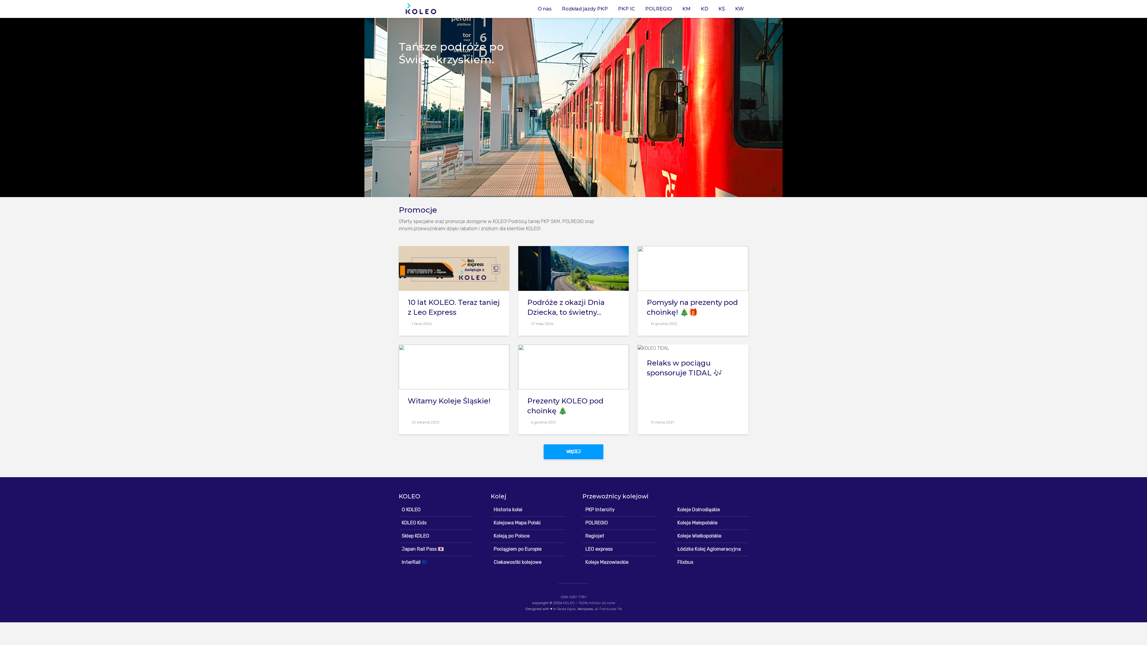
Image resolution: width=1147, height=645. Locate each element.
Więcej (573, 451)
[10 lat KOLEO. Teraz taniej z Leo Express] (454, 268)
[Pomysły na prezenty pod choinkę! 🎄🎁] (693, 268)
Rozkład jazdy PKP (585, 9)
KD (704, 9)
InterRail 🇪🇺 (415, 562)
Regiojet (594, 536)
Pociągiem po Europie (518, 549)
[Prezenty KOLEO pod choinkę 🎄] (573, 366)
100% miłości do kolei (597, 603)
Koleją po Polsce (512, 536)
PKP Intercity (600, 509)
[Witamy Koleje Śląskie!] (454, 366)
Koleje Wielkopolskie (699, 536)
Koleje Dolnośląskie (698, 509)
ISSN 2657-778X (573, 597)
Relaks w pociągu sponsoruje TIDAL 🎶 (684, 368)
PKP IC (626, 9)
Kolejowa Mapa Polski (517, 523)
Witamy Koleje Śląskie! (449, 401)
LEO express (599, 549)
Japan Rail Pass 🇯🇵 (423, 549)
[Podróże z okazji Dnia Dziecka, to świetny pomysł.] (573, 268)
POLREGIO (658, 9)
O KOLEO (411, 509)
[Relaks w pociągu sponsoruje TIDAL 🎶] (653, 348)
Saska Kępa (566, 609)
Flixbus (685, 562)
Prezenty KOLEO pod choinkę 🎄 (565, 406)
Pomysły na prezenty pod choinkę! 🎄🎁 (692, 307)
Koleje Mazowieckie (606, 562)
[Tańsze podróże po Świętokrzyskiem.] (573, 107)
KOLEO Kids (414, 523)
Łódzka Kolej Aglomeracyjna (709, 549)
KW (739, 9)
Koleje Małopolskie (697, 523)
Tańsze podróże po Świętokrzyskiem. (451, 53)
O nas (545, 9)
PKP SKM (550, 221)
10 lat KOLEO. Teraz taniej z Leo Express (454, 307)
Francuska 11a (610, 609)
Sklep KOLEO (415, 536)
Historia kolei (508, 509)
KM (686, 9)
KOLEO (569, 603)
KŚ (721, 9)
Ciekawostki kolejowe (518, 562)
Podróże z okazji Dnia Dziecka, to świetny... (566, 307)
